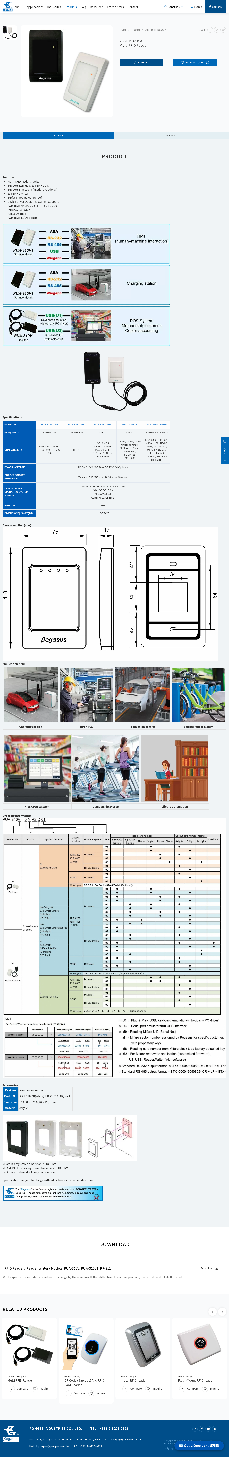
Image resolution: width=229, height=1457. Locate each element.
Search (198, 6)
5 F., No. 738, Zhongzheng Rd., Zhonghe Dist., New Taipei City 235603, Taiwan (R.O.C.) (90, 1439)
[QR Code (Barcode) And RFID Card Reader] (86, 1344)
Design (167, 1448)
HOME (123, 30)
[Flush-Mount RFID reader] (200, 1344)
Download (96, 7)
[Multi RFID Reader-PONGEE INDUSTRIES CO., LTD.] (210, 30)
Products (71, 7)
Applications (35, 7)
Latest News (115, 7)
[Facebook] (201, 1429)
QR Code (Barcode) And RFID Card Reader (84, 1382)
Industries (54, 7)
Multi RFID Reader (20, 1380)
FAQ (83, 7)
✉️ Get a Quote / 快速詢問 (199, 1445)
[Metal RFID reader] (143, 1344)
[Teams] (214, 1429)
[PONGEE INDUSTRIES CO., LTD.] (8, 7)
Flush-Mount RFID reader (195, 1380)
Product (135, 30)
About (19, 7)
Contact (133, 7)
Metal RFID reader (134, 1380)
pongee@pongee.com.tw (53, 1446)
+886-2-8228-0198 (113, 1428)
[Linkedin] (195, 1429)
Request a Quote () (197, 62)
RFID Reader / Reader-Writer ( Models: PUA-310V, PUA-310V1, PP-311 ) (58, 1268)
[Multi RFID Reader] (29, 1344)
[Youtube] (208, 1429)
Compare (217, 6)
